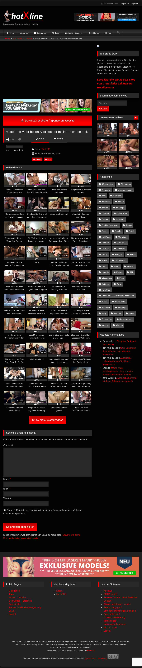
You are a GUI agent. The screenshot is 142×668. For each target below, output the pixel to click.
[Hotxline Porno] (31, 15)
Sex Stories (94, 33)
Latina (117, 266)
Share (59, 138)
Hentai (132, 254)
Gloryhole (121, 249)
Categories (41, 33)
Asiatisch (117, 196)
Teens (131, 313)
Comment (8, 445)
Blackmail (106, 201)
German (105, 243)
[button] (118, 32)
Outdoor (105, 284)
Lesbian (130, 266)
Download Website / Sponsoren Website (49, 120)
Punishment (120, 301)
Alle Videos (17, 39)
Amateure (106, 190)
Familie (29, 39)
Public (104, 301)
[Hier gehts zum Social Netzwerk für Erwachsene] (47, 112)
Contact (107, 601)
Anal (104, 196)
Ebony (129, 225)
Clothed (105, 219)
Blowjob (105, 207)
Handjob (118, 254)
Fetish (131, 231)
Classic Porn (121, 213)
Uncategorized (125, 319)
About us (24, 33)
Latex (104, 266)
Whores (119, 325)
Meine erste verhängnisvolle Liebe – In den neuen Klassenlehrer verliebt (118, 371)
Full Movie (106, 237)
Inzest (104, 260)
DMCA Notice (110, 594)
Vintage (105, 325)
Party (118, 284)
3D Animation (107, 184)
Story (104, 313)
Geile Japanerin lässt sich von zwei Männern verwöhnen (119, 351)
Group (104, 254)
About (41, 138)
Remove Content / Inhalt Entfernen (120, 597)
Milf (131, 272)
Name (7, 479)
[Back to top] (133, 659)
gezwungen (121, 243)
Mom (49, 159)
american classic (125, 190)
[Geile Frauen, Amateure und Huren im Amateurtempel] (106, 20)
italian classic (120, 260)
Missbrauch (107, 278)
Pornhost (91, 650)
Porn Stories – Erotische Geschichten (118, 296)
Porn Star (106, 290)
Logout (12, 614)
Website (7, 498)
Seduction (106, 307)
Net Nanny (102, 658)
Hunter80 (45, 149)
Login (123, 4)
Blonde (121, 201)
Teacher (117, 313)
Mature (119, 272)
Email (6, 489)
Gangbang (123, 237)
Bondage (120, 207)
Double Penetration (110, 225)
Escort (104, 231)
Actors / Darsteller (75, 33)
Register (134, 4)
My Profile (61, 594)
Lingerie (105, 272)
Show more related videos (47, 419)
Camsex (105, 213)
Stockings (122, 307)
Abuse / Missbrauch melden (117, 604)
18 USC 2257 (110, 627)
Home (11, 33)
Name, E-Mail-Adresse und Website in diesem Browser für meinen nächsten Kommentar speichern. (42, 512)
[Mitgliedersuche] (71, 576)
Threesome (107, 319)
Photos (108, 33)
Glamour (105, 249)
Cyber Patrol (90, 658)
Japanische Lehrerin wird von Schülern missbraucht (117, 361)
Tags (57, 33)
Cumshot (120, 219)
